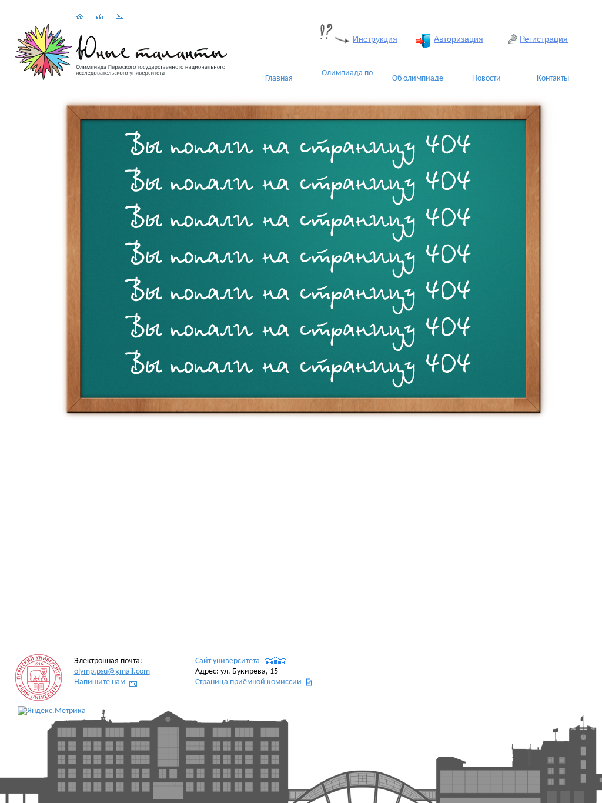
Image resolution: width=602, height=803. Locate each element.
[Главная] (79, 16)
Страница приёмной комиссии (248, 682)
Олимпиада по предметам (347, 78)
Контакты (553, 78)
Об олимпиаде (417, 78)
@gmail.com (112, 671)
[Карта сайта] (99, 16)
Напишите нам (99, 682)
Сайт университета (227, 661)
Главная (279, 78)
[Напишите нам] (119, 16)
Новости (486, 78)
